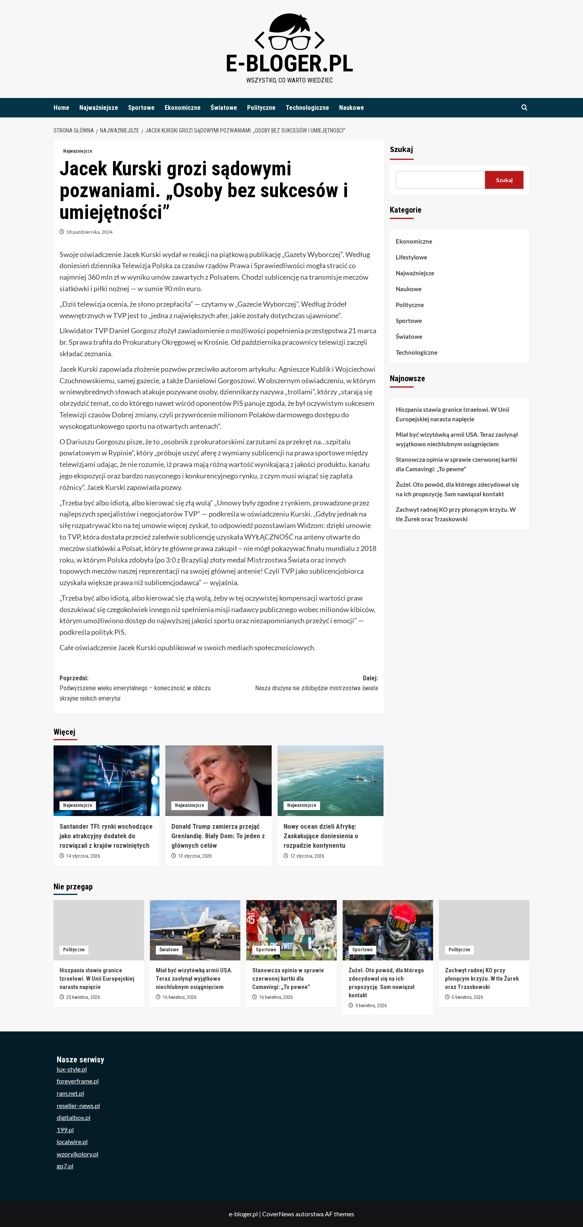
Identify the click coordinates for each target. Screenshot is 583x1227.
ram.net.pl (70, 1093)
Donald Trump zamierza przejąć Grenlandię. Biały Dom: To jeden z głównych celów (218, 835)
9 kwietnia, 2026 (371, 1005)
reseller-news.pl (78, 1105)
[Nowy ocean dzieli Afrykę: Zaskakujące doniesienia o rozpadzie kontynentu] (331, 780)
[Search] (524, 108)
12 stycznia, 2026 (307, 856)
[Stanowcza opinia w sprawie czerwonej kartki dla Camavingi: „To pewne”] (291, 930)
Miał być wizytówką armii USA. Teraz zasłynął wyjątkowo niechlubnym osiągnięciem (457, 439)
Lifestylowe (411, 257)
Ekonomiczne (183, 107)
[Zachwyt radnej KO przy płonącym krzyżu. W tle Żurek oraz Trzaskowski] (484, 930)
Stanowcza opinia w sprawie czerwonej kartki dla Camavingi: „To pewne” (456, 464)
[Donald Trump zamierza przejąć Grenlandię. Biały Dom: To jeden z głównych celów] (218, 780)
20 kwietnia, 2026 (83, 997)
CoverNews (278, 1213)
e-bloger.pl (289, 63)
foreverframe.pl (78, 1081)
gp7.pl (65, 1165)
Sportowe (141, 107)
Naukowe (351, 107)
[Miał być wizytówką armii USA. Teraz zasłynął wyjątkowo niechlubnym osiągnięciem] (195, 930)
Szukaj (401, 149)
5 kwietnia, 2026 (467, 997)
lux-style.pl (72, 1069)
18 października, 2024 (89, 232)
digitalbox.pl (73, 1117)
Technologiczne (307, 107)
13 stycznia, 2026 (195, 856)
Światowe (224, 107)
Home (61, 107)
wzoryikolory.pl (77, 1154)
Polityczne (261, 107)
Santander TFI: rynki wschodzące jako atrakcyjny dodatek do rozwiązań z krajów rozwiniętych (106, 835)
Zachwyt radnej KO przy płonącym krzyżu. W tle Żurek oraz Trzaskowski (456, 514)
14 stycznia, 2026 (83, 856)
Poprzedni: (135, 688)
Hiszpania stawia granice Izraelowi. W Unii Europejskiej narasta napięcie (452, 414)
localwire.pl (72, 1141)
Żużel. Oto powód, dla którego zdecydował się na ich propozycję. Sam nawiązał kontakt (457, 489)
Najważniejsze (98, 107)
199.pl (65, 1129)
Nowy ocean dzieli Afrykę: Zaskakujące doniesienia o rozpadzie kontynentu (321, 835)
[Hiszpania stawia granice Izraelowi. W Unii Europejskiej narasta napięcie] (99, 930)
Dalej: (316, 683)
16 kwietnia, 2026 (179, 997)
